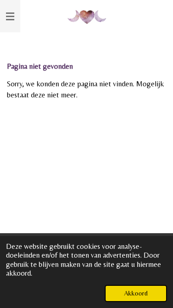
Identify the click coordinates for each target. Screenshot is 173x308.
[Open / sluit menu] (10, 16)
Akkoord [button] (136, 293)
